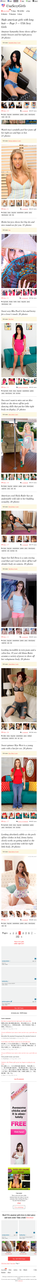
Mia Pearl (10, 319)
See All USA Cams (19, 1259)
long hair (9, 114)
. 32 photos (17, 223)
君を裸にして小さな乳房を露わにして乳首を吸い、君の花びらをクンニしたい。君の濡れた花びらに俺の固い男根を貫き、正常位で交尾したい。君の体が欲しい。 (18, 1045)
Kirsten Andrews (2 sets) (14, 141)
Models (5, 14)
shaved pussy (31, 114)
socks (3, 117)
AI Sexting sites (15, 1013)
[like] (2, 111)
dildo (4, 736)
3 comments (24, 637)
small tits (4, 488)
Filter (14, 11)
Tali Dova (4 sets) (12, 569)
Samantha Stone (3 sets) (14, 42)
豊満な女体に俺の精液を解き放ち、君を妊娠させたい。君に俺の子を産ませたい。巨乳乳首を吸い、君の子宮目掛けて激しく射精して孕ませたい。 (18, 1025)
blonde (5, 212)
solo (6, 117)
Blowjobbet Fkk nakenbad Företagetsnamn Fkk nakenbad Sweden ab (18, 1036)
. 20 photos (19, 34)
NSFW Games (23, 1013)
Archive (21, 11)
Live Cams (6, 11)
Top (29, 11)
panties (22, 114)
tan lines (18, 393)
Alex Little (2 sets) (13, 414)
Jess (9, 230)
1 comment (25, 111)
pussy (26, 114)
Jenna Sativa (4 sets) (13, 851)
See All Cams (19, 1008)
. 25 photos (17, 405)
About (20, 14)
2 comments (24, 298)
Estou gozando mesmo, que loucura (10, 1057)
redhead (29, 736)
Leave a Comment (23, 387)
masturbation (16, 114)
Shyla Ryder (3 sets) (13, 507)
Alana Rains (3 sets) (13, 664)
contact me (20, 1280)
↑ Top (35, 1270)
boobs (15, 301)
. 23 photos (18, 132)
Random (13, 14)
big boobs (5, 301)
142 (17, 936)
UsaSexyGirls (16, 5)
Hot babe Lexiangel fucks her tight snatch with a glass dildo (16, 1021)
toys (21, 738)
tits (9, 117)
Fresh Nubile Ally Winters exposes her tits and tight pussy (15, 1042)
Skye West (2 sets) (13, 753)
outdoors (15, 486)
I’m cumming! (19, 1207)
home (4, 114)
